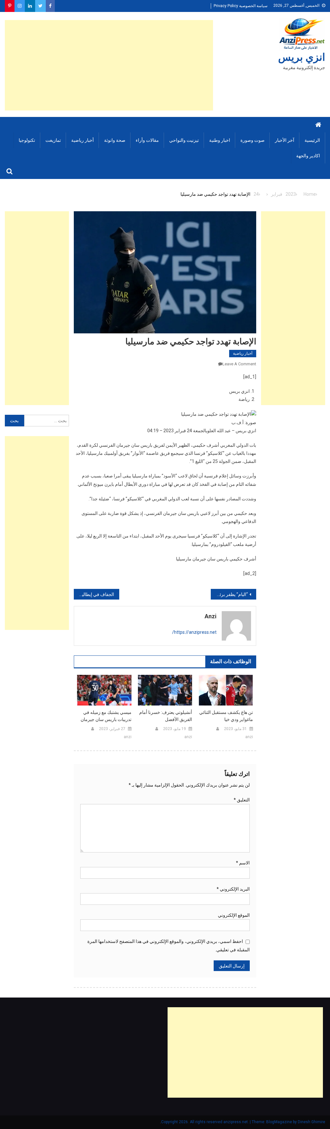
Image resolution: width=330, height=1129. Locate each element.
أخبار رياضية (82, 140)
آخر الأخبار (284, 140)
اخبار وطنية (219, 140)
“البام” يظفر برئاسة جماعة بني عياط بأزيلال (229, 594)
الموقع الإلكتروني (234, 915)
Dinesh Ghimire (311, 1122)
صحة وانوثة (114, 140)
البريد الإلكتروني (233, 889)
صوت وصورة (252, 140)
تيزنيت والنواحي (184, 140)
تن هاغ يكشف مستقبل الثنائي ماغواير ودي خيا (226, 716)
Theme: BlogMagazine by (229, 1122)
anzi (211, 616)
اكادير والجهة (308, 155)
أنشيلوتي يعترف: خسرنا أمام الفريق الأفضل (165, 716)
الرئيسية (312, 140)
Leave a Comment (239, 363)
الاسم (243, 862)
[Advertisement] (109, 65)
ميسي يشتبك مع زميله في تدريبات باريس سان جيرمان (106, 716)
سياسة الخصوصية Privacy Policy (240, 6)
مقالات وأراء (147, 140)
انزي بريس (301, 57)
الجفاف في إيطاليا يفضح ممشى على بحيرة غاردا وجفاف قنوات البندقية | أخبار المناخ (94, 594)
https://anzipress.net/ (194, 632)
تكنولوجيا (27, 140)
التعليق (242, 799)
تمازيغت (53, 140)
